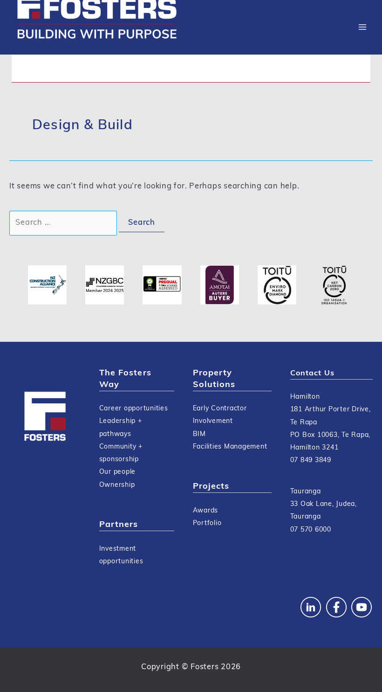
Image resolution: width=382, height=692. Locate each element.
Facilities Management (230, 446)
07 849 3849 (310, 460)
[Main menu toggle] (362, 27)
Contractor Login (48, 68)
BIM (199, 434)
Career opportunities (133, 408)
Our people (117, 472)
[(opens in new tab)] (47, 285)
